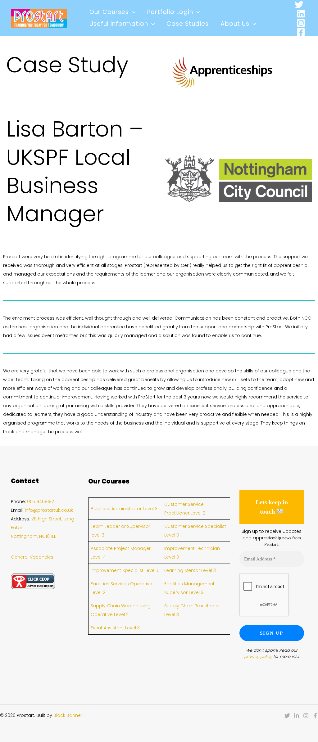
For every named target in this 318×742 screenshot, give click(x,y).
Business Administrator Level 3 (124, 509)
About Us (234, 24)
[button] (132, 12)
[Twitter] (299, 4)
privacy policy (258, 656)
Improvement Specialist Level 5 (125, 570)
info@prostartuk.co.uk (49, 510)
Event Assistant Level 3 (115, 628)
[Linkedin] (301, 13)
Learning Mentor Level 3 (190, 570)
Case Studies (187, 24)
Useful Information (118, 24)
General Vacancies (32, 557)
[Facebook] (301, 32)
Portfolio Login (170, 12)
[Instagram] (301, 23)
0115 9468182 (40, 501)
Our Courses (109, 12)
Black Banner (67, 715)
